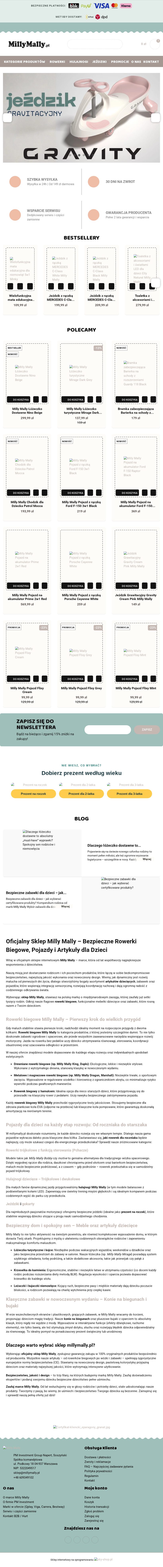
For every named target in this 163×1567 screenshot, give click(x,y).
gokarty (28, 1204)
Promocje (120, 63)
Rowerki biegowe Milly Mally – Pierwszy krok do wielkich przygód (73, 1019)
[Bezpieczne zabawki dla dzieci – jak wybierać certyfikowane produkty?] (121, 900)
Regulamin (91, 1476)
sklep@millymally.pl (27, 1473)
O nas (136, 63)
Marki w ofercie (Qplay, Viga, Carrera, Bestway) (34, 1507)
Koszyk (89, 1502)
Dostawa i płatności (97, 1457)
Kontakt (151, 63)
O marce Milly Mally (16, 1497)
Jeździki (12, 1204)
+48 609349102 (6, 27)
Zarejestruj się (94, 1520)
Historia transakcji (96, 1507)
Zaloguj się (91, 1516)
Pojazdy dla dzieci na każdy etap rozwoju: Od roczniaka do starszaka (76, 1124)
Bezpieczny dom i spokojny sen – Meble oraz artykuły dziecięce (71, 1225)
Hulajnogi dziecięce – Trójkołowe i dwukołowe (43, 1179)
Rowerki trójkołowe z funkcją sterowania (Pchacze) (47, 1150)
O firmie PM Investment (18, 1502)
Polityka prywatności (98, 1471)
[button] (122, 1449)
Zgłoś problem (94, 1511)
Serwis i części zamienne (19, 1511)
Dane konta (92, 1497)
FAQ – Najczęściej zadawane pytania (108, 1466)
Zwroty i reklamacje (97, 1462)
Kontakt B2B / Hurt (15, 1516)
